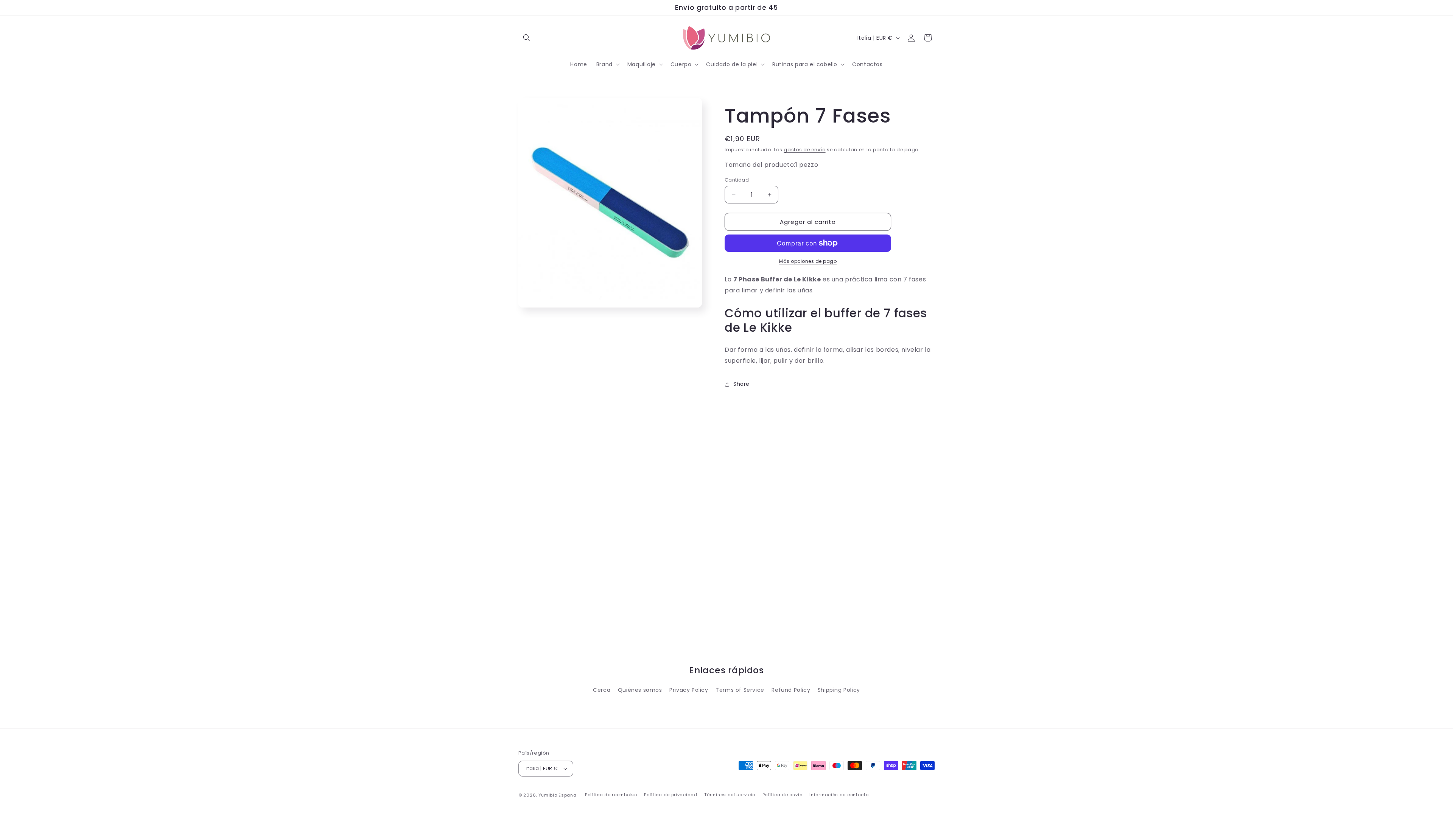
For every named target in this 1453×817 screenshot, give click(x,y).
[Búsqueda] (526, 38)
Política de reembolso (611, 795)
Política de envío (782, 795)
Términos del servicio (729, 795)
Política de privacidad (670, 795)
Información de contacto (838, 795)
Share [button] (741, 384)
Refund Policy (791, 690)
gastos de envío (805, 149)
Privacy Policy (688, 690)
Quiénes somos (640, 690)
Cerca (601, 690)
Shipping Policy (839, 690)
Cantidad (737, 179)
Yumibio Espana (557, 795)
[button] (607, 64)
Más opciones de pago (808, 261)
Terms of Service (740, 690)
